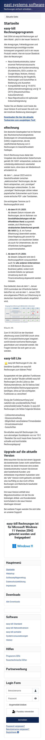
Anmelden (22, 720)
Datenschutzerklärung (16, 581)
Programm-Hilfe (13, 656)
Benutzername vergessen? (17, 729)
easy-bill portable (13, 632)
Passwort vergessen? (15, 726)
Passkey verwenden (25, 711)
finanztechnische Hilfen (16, 660)
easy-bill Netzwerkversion (17, 628)
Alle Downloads (13, 601)
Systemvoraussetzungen (17, 636)
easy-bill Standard (14, 624)
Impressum (11, 585)
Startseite (10, 569)
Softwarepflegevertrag (16, 577)
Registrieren (11, 732)
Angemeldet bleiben (17, 705)
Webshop (10, 573)
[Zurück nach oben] (40, 735)
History (9, 640)
